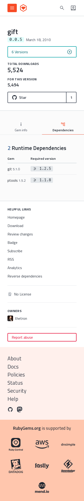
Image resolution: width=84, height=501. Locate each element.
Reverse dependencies (24, 276)
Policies (16, 374)
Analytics (14, 267)
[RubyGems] (23, 8)
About (14, 358)
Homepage (16, 217)
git (13, 169)
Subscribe (14, 251)
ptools (16, 180)
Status (15, 383)
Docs (13, 366)
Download (15, 225)
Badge (12, 242)
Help (12, 399)
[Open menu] (12, 8)
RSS (10, 259)
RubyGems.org (27, 428)
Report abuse (22, 337)
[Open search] (62, 8)
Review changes (20, 234)
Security (16, 391)
